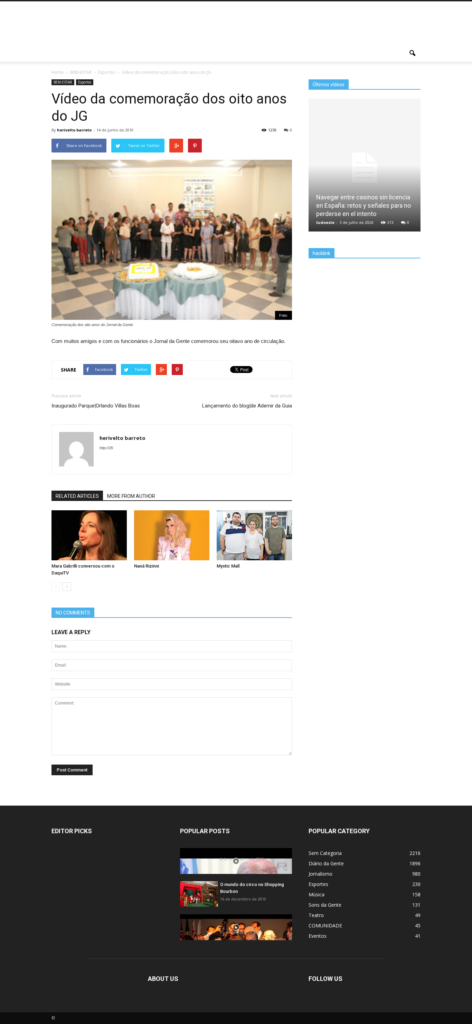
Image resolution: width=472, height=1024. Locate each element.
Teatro (316, 915)
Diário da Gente (326, 863)
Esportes (84, 82)
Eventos (318, 936)
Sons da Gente (325, 905)
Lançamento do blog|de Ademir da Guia (247, 406)
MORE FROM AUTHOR (131, 496)
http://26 (106, 448)
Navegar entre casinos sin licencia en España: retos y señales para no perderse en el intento (363, 205)
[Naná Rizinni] (171, 535)
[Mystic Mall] (254, 535)
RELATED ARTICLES (77, 496)
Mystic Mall (228, 566)
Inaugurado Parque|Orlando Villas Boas (95, 406)
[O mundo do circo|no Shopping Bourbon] (199, 893)
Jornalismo (320, 873)
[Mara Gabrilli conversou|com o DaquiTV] (89, 535)
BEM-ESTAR (63, 82)
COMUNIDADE (325, 925)
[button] (412, 53)
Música (316, 894)
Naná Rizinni (146, 566)
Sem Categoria (325, 853)
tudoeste (325, 222)
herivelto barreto (74, 129)
